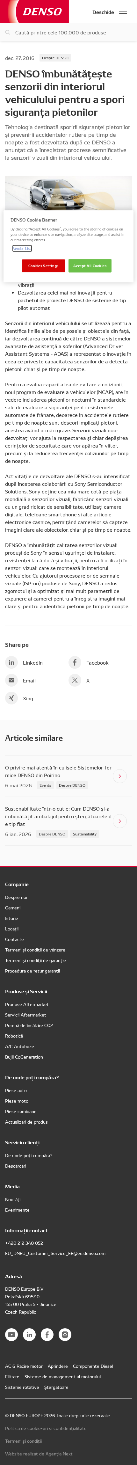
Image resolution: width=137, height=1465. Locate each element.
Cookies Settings (43, 265)
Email (29, 680)
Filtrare (12, 1376)
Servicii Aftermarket (25, 1014)
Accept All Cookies (89, 265)
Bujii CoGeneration (24, 1056)
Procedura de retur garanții (32, 970)
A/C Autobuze (19, 1046)
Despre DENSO (55, 57)
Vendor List (22, 248)
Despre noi (16, 897)
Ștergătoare (56, 1387)
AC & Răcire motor (24, 1366)
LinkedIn (33, 662)
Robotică (14, 1035)
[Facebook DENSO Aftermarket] (47, 1334)
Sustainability (85, 833)
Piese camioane (21, 1111)
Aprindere (58, 1366)
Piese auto (16, 1090)
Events (45, 785)
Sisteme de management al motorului (63, 1376)
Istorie (11, 918)
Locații (11, 928)
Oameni (12, 907)
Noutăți (12, 1199)
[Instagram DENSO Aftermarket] (65, 1334)
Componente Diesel (93, 1366)
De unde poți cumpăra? (28, 1155)
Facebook (97, 662)
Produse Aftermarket (27, 1004)
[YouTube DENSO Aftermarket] (11, 1334)
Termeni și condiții (23, 1441)
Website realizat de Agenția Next (39, 1453)
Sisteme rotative (22, 1387)
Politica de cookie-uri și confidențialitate (46, 1428)
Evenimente (17, 1209)
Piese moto (16, 1100)
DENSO (34, 11)
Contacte (14, 939)
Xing (28, 698)
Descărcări (15, 1166)
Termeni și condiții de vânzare (35, 949)
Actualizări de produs (26, 1122)
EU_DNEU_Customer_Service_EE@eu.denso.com (55, 1253)
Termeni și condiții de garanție (35, 960)
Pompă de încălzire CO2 (29, 1025)
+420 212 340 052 (24, 1243)
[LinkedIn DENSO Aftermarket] (29, 1334)
